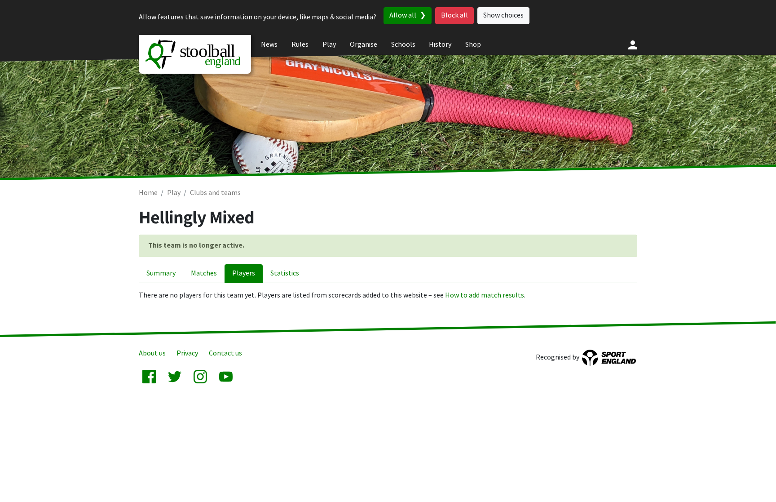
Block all (454, 15)
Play (174, 193)
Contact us (225, 353)
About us (152, 353)
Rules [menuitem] (300, 44)
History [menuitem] (440, 44)
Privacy (187, 353)
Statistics (284, 273)
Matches (204, 273)
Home (148, 193)
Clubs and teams (215, 193)
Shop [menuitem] (473, 44)
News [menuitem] (269, 44)
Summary (161, 273)
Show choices (503, 15)
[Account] (633, 45)
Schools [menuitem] (403, 44)
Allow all (402, 15)
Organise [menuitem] (363, 44)
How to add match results (484, 295)
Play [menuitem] (329, 44)
